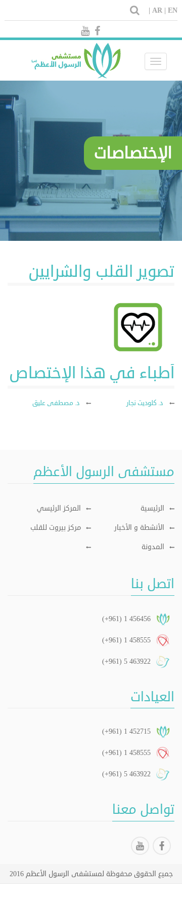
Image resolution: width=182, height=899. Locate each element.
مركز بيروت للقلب (55, 527)
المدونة (153, 547)
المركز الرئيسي (59, 508)
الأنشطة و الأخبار (139, 527)
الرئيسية (152, 508)
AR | (159, 10)
